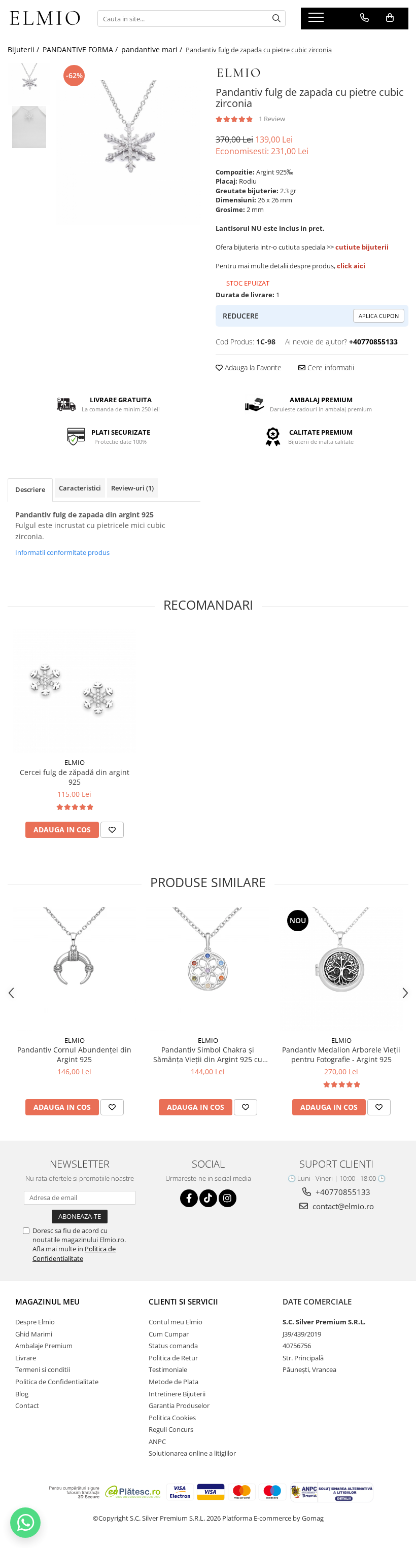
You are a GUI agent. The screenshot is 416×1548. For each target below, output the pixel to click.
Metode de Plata (173, 1381)
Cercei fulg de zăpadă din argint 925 (74, 777)
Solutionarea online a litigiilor (192, 1453)
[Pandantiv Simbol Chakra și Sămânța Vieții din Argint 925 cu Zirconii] (207, 969)
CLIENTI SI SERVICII (183, 1301)
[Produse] (317, 20)
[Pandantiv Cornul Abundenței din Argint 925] (74, 969)
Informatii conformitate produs (62, 552)
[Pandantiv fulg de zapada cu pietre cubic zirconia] (128, 152)
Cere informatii (329, 367)
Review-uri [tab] (132, 487)
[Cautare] (276, 18)
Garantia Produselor (179, 1405)
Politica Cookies (172, 1417)
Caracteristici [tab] (80, 487)
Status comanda (173, 1345)
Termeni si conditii (42, 1369)
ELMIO (74, 762)
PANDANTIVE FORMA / (81, 49)
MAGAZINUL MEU (47, 1301)
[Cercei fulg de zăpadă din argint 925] (74, 691)
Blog (21, 1393)
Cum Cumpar (169, 1334)
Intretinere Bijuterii (177, 1393)
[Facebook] (189, 1198)
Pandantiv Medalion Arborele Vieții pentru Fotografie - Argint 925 (341, 1054)
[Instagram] (227, 1198)
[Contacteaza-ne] (364, 18)
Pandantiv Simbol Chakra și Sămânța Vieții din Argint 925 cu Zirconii (207, 1054)
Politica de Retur (173, 1357)
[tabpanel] (128, 152)
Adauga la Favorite (252, 367)
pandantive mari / (152, 49)
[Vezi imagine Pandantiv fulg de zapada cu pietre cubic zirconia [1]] (29, 127)
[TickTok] (208, 1198)
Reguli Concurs (171, 1429)
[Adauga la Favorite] (112, 830)
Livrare (25, 1357)
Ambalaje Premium (44, 1345)
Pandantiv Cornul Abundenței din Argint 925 (74, 1054)
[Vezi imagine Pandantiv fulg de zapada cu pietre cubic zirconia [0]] (29, 84)
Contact (27, 1405)
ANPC (157, 1441)
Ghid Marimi (33, 1334)
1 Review (272, 118)
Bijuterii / (24, 49)
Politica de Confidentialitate (74, 1253)
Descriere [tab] (30, 489)
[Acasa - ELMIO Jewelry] (45, 18)
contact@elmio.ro (342, 1206)
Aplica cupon (379, 316)
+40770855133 (342, 1192)
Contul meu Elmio (175, 1321)
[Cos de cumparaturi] (390, 18)
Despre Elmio (35, 1321)
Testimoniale (168, 1369)
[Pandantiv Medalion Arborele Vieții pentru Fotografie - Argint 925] (341, 969)
